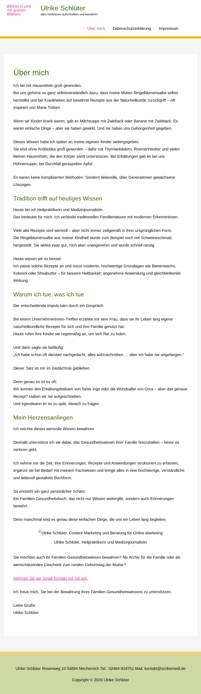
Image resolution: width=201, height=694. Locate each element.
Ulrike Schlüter (63, 8)
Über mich (96, 28)
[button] (188, 28)
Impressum (168, 28)
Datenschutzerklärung (132, 28)
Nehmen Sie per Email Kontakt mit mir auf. (50, 578)
